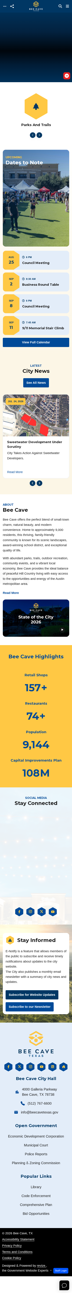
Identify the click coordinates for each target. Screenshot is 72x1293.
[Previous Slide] (32, 135)
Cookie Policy (11, 1258)
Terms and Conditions (17, 1252)
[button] (36, 260)
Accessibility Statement (18, 1239)
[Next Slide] (39, 135)
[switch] (66, 75)
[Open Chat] (64, 1285)
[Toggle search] (60, 6)
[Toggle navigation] (4, 6)
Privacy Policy (12, 1245)
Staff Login (61, 1270)
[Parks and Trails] (36, 110)
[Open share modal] (12, 6)
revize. (41, 1265)
